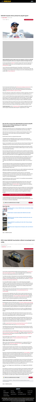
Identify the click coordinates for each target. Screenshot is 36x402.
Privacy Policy (20, 392)
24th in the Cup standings (20, 324)
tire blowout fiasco (16, 184)
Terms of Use (30, 392)
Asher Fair (4, 246)
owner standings (27, 352)
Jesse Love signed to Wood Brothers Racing (20, 295)
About (4, 390)
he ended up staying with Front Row (22, 336)
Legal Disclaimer (13, 394)
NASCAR (13, 62)
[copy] (8, 19)
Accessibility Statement (22, 394)
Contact (19, 390)
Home (4, 232)
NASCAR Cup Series (8, 232)
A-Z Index (29, 394)
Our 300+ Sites (30, 390)
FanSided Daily (6, 392)
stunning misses (5, 65)
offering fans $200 (16, 106)
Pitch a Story (13, 392)
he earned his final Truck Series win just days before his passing (17, 323)
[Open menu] (2, 1)
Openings (12, 390)
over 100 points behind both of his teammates (20, 337)
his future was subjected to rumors (15, 343)
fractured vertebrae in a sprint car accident (14, 90)
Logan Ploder (4, 17)
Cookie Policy (5, 394)
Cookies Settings (6, 395)
